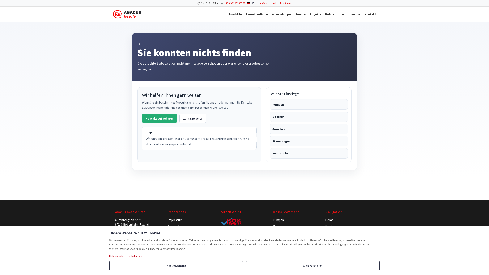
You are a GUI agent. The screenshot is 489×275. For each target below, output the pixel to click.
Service (301, 14)
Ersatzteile (280, 153)
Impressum (175, 220)
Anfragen (264, 3)
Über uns (354, 14)
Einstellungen (134, 256)
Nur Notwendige (176, 265)
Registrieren (286, 3)
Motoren (278, 117)
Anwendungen (282, 14)
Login (274, 3)
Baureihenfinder (257, 14)
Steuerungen (281, 141)
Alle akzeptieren (312, 265)
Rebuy (329, 14)
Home (329, 220)
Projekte (315, 14)
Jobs (341, 14)
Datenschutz (116, 256)
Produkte (235, 14)
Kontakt (370, 14)
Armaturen (279, 129)
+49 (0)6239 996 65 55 (234, 3)
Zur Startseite (192, 118)
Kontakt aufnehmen (160, 118)
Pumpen (278, 104)
